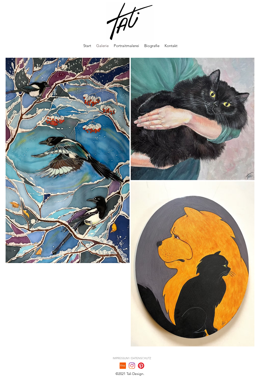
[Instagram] (132, 365)
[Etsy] (123, 365)
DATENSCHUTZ (141, 358)
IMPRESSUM (121, 358)
